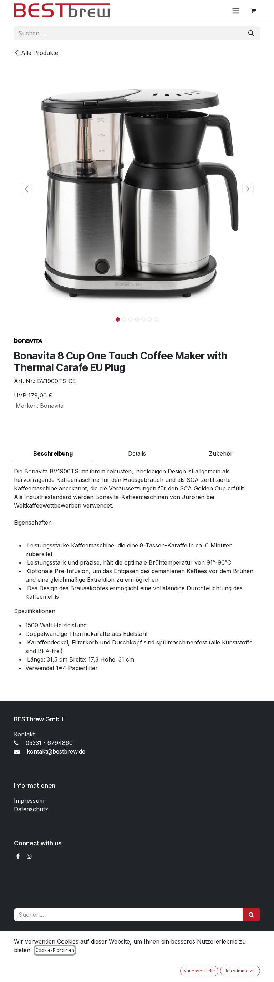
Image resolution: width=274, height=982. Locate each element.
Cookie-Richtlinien (54, 950)
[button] (26, 188)
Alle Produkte (39, 52)
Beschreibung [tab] (53, 453)
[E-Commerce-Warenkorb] (253, 10)
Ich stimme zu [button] (240, 970)
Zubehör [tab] (221, 453)
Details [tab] (137, 453)
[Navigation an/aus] (236, 10)
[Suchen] (251, 33)
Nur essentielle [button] (199, 970)
